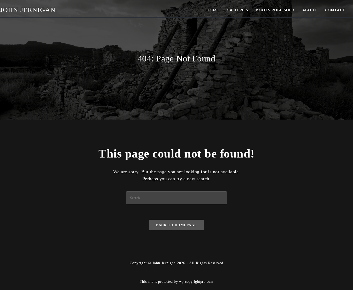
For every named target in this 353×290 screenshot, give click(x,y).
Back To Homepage (176, 225)
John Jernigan (28, 10)
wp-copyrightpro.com (196, 281)
